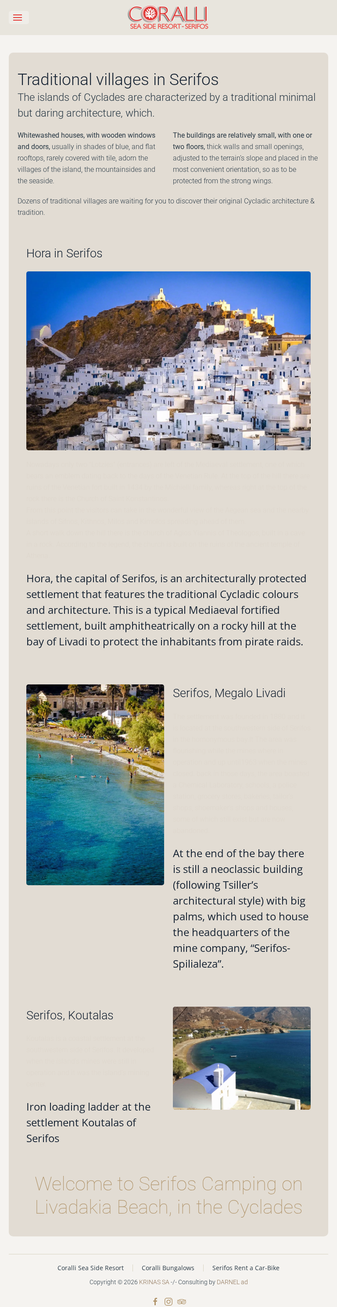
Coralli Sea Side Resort (90, 1268)
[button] (19, 17)
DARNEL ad (232, 1282)
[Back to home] (168, 17)
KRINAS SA (154, 1282)
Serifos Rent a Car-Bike (246, 1268)
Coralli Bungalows (168, 1268)
